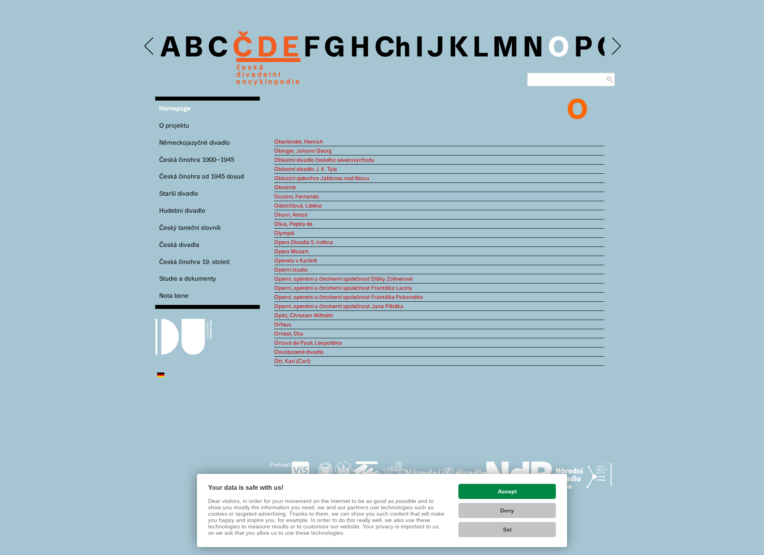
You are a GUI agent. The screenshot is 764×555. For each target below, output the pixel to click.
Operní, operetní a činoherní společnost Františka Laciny (343, 288)
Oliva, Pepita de (293, 224)
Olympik (284, 233)
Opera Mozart (291, 251)
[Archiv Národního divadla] (445, 472)
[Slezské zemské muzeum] (343, 473)
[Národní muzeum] (325, 473)
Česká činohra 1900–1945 (196, 160)
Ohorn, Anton (291, 215)
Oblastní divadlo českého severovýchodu (324, 160)
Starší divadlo (178, 193)
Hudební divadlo (182, 211)
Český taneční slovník (190, 228)
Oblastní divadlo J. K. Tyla (305, 169)
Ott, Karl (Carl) (292, 361)
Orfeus (282, 325)
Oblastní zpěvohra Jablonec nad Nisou (321, 178)
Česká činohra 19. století (194, 262)
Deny (507, 510)
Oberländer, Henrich (298, 142)
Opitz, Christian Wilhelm (303, 315)
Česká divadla (179, 245)
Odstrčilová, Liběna (298, 206)
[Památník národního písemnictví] (393, 473)
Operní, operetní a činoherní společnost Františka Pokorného (348, 297)
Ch (392, 48)
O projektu (174, 125)
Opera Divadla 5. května (303, 242)
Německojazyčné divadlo (194, 143)
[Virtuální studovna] (303, 473)
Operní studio (291, 270)
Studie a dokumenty (187, 279)
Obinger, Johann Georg (303, 151)
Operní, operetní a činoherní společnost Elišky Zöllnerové (343, 279)
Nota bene (174, 296)
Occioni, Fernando (296, 197)
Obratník (285, 187)
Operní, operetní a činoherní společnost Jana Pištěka (338, 306)
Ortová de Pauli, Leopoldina (308, 343)
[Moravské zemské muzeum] (367, 473)
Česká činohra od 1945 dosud (201, 176)
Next (615, 46)
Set (507, 529)
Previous (149, 46)
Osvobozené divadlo (299, 352)
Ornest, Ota (288, 334)
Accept (507, 491)
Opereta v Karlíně (295, 261)
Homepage (175, 108)
